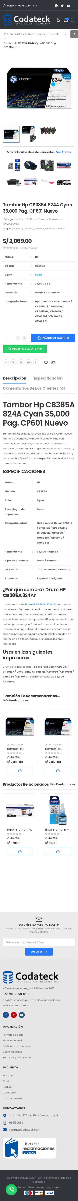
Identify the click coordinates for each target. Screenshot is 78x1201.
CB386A (50, 228)
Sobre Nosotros (12, 1052)
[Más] (24, 338)
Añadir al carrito (55, 338)
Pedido (7, 1087)
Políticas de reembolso (17, 1046)
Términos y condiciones (17, 1057)
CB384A (28, 228)
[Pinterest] (21, 362)
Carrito (7, 1081)
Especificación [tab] (48, 378)
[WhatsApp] (29, 362)
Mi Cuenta (9, 1075)
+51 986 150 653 (16, 994)
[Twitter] (13, 362)
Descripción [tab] (14, 378)
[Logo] (26, 19)
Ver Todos (63, 152)
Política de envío (13, 1040)
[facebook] (6, 1015)
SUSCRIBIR (37, 951)
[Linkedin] (36, 362)
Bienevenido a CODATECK (22, 5)
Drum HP (54, 34)
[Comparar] (53, 362)
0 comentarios (28, 248)
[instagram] (14, 1015)
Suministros (17, 34)
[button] (25, 350)
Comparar (9, 1092)
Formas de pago (13, 1035)
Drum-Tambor (36, 34)
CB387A (61, 228)
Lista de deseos (12, 1098)
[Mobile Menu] (73, 20)
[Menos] (18, 338)
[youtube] (22, 1015)
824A (19, 228)
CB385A (39, 228)
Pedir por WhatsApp (27, 349)
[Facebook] (6, 362)
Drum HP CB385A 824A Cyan (42, 604)
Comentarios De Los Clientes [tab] (34, 388)
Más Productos (13, 700)
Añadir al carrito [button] (20, 770)
